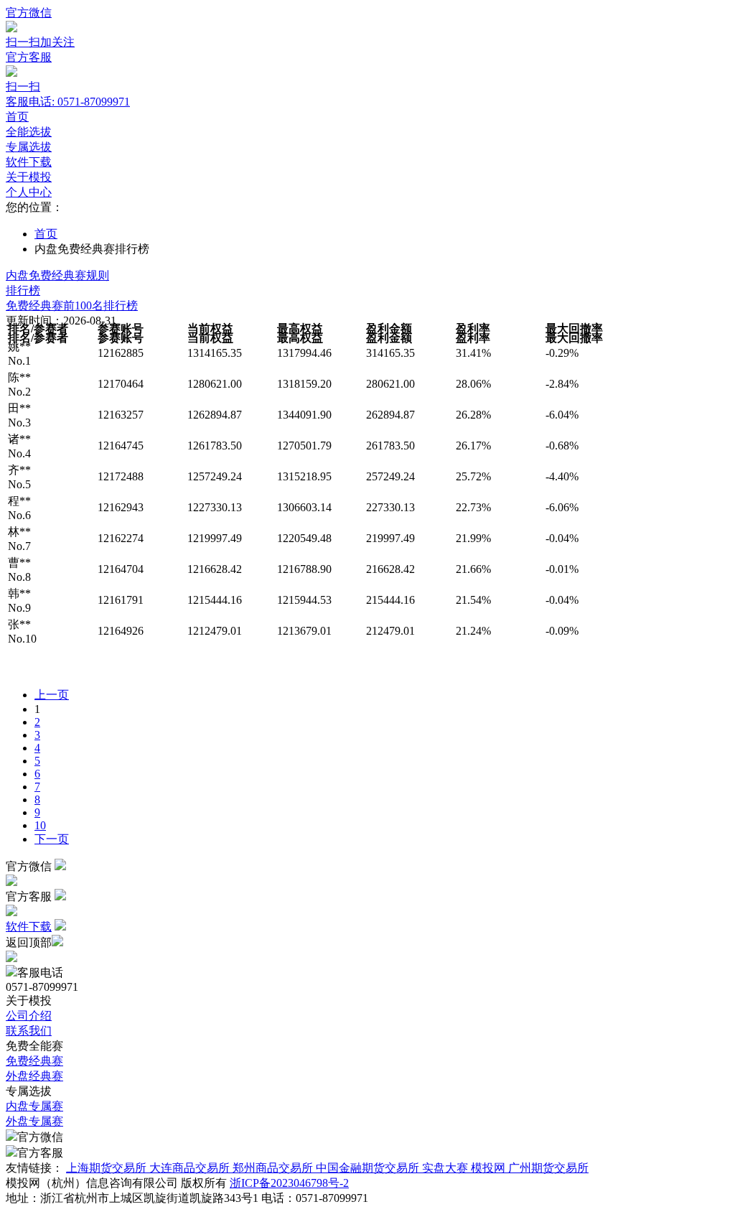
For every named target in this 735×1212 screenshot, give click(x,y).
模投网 (489, 1168)
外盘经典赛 (34, 1076)
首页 (17, 117)
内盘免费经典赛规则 (57, 275)
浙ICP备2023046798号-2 (289, 1183)
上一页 (51, 695)
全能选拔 (29, 132)
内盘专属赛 (34, 1106)
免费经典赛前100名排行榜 (72, 305)
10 (40, 825)
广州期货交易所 (548, 1168)
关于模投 (29, 177)
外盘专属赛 (34, 1121)
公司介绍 (29, 1016)
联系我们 (29, 1031)
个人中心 (29, 192)
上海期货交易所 (107, 1168)
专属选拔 (29, 147)
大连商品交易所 (191, 1168)
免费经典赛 (34, 1061)
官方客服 (29, 72)
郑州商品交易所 (274, 1168)
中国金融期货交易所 (369, 1168)
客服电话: (68, 101)
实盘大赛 (446, 1168)
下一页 (51, 839)
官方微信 (40, 27)
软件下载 (29, 162)
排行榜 (23, 290)
